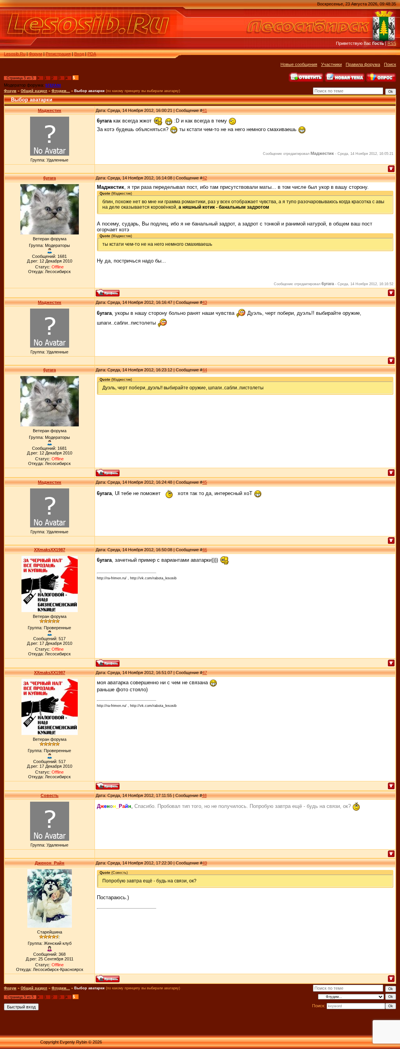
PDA (92, 53)
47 (204, 672)
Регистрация (58, 53)
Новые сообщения (298, 64)
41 (204, 110)
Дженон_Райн (49, 863)
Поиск (390, 64)
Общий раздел (34, 91)
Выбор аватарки (89, 91)
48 (204, 795)
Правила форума (363, 64)
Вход (79, 53)
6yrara (49, 178)
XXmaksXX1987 (49, 549)
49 (204, 863)
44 (204, 369)
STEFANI (53, 85)
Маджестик (49, 110)
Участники (331, 64)
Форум (35, 53)
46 (204, 549)
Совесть (50, 795)
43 (204, 302)
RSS (392, 43)
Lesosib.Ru (14, 53)
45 (204, 482)
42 (204, 178)
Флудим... (61, 91)
